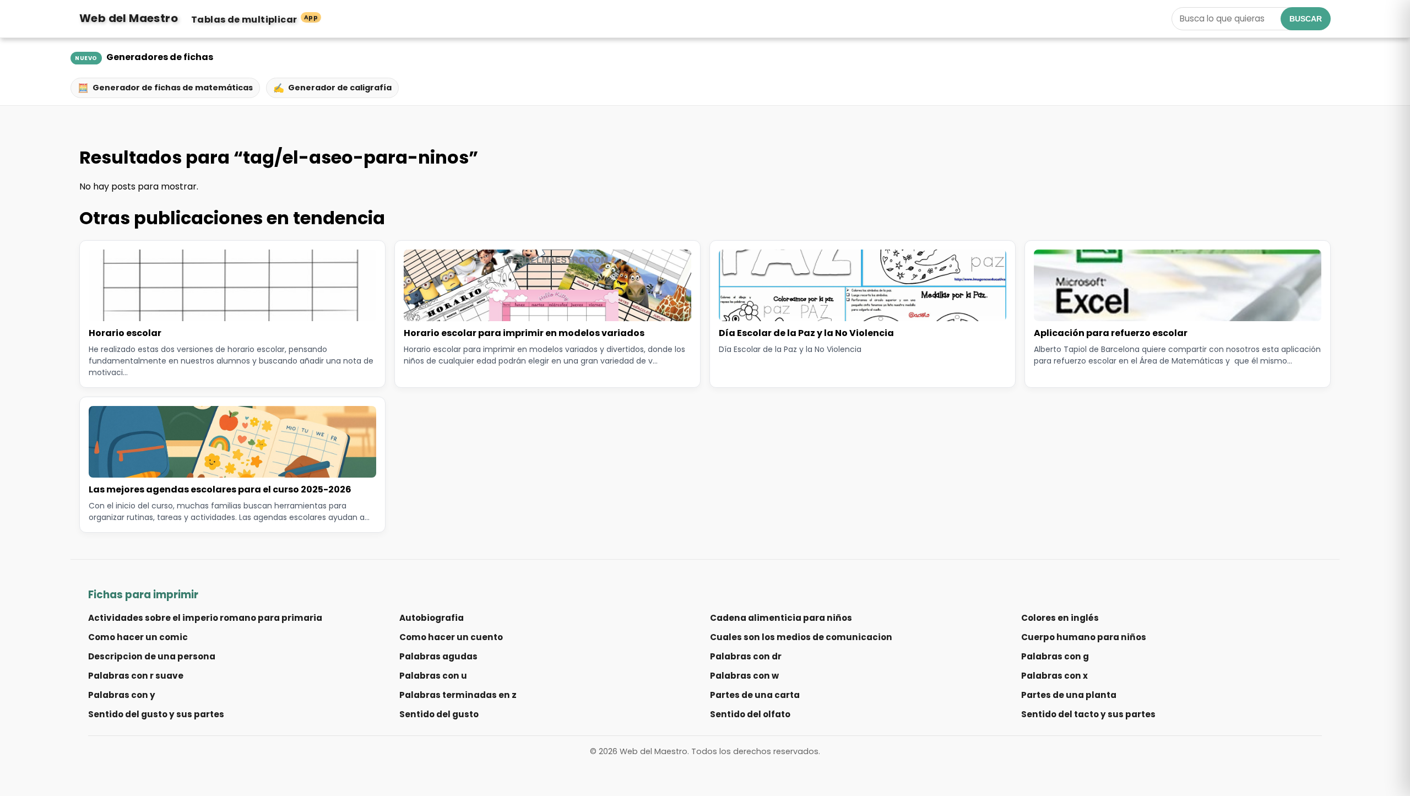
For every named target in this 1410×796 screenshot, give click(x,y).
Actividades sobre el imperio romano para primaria (205, 618)
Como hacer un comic (138, 637)
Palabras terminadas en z (458, 695)
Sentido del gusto (439, 714)
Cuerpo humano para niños (1083, 637)
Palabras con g (1055, 656)
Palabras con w (744, 675)
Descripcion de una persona (151, 656)
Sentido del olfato (750, 714)
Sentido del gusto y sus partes (156, 714)
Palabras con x (1054, 675)
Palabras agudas (438, 656)
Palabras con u (433, 675)
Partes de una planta (1068, 695)
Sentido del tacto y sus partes (1088, 714)
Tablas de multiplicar (254, 19)
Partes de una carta (755, 695)
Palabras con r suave (135, 675)
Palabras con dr (746, 656)
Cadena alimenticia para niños (781, 618)
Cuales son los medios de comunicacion (801, 637)
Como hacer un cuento (451, 637)
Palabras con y (121, 695)
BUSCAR (1305, 18)
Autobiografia (431, 618)
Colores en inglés (1060, 618)
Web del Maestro (128, 18)
